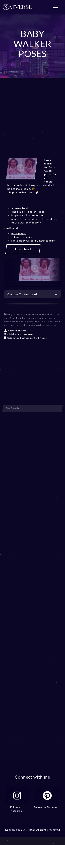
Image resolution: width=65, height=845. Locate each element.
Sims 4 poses (26, 321)
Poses (43, 337)
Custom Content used (22, 294)
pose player (18, 233)
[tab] (32, 294)
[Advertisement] (32, 122)
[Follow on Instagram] (17, 796)
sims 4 (50, 314)
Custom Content (29, 337)
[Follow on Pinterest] (47, 796)
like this (35, 222)
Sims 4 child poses (20, 318)
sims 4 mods (11, 321)
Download (23, 249)
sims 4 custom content (44, 318)
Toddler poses (27, 325)
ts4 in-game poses (46, 325)
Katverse (26, 314)
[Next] (54, 271)
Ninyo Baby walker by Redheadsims (33, 240)
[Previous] (10, 271)
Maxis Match (39, 314)
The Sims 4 (41, 321)
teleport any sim (21, 236)
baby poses (13, 314)
